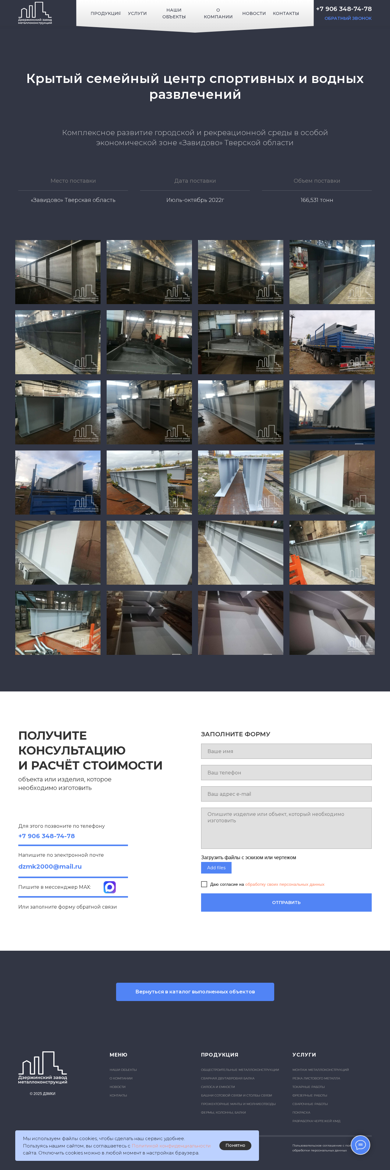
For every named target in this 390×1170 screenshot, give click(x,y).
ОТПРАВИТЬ (286, 902)
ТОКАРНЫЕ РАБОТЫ (308, 1087)
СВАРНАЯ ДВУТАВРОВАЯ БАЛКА (227, 1078)
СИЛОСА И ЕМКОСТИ (218, 1087)
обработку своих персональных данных (284, 884)
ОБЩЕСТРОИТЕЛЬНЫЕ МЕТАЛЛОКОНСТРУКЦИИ (240, 1070)
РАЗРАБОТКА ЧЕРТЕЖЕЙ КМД (316, 1121)
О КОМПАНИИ (121, 1078)
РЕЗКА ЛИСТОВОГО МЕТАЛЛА (316, 1078)
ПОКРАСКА (301, 1112)
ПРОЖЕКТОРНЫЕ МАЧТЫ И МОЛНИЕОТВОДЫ (238, 1104)
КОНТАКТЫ (118, 1095)
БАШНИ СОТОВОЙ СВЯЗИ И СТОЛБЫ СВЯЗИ (236, 1095)
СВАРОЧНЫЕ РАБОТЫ (310, 1104)
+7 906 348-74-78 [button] (344, 9)
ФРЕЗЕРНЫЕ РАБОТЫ (309, 1095)
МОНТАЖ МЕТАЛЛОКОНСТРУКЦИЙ (320, 1070)
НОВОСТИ (118, 1087)
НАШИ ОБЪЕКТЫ (123, 1070)
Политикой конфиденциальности (171, 1146)
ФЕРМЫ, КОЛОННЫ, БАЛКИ (223, 1112)
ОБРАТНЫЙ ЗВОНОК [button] (348, 18)
